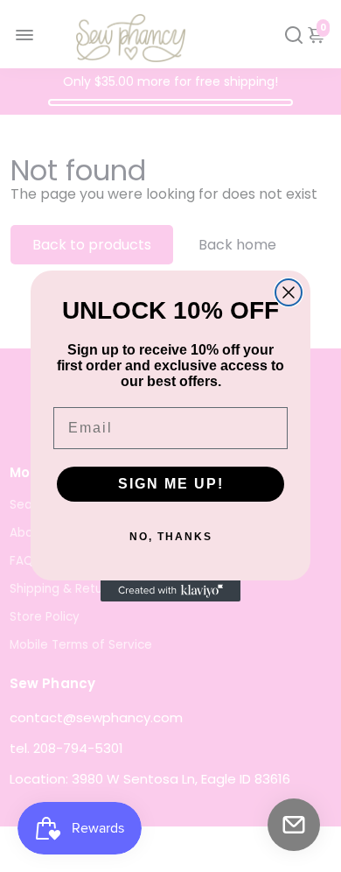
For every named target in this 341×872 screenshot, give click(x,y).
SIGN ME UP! (171, 483)
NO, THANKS (170, 537)
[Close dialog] (288, 292)
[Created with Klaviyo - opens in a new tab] (170, 590)
